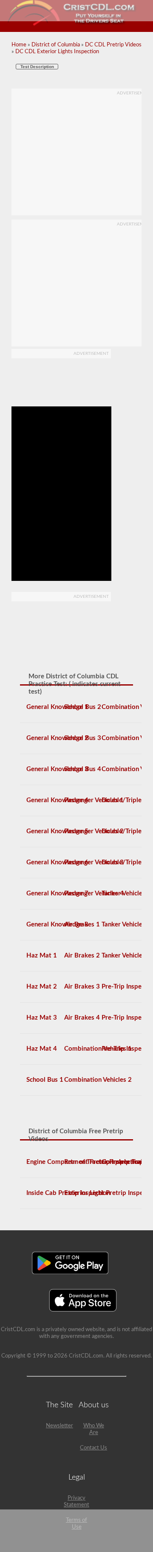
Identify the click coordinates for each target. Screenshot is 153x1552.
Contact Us (93, 1448)
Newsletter (59, 1426)
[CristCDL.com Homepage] (77, 24)
